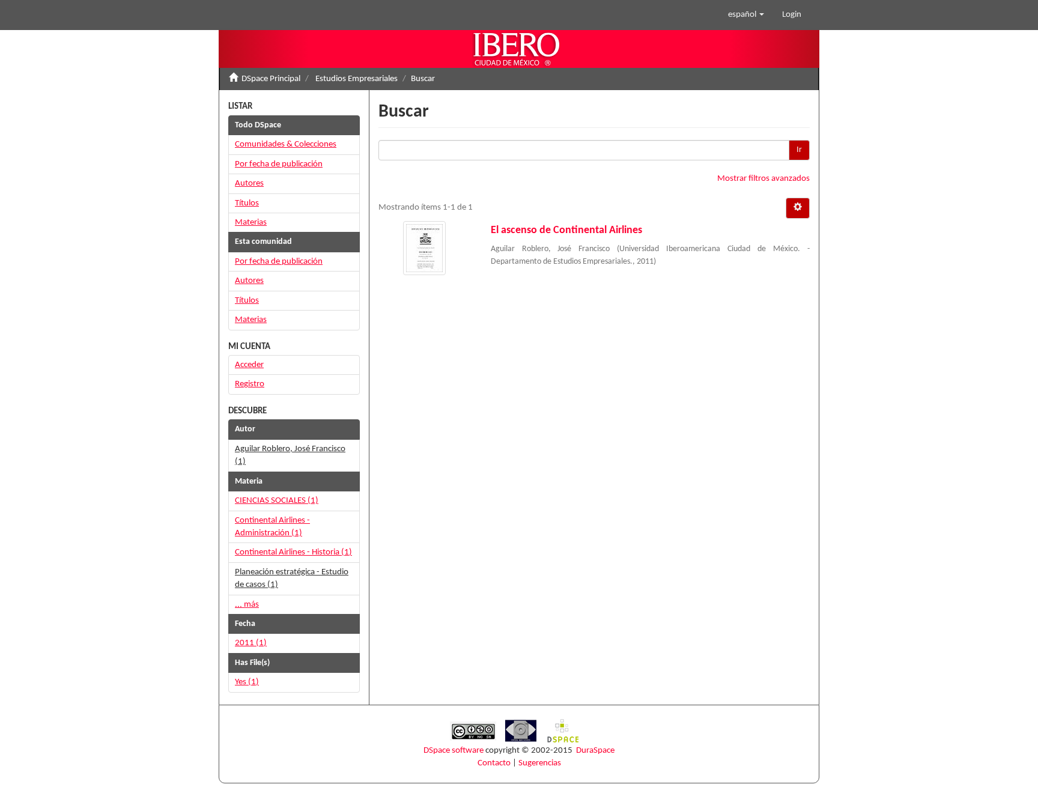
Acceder (249, 364)
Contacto (494, 763)
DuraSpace (595, 750)
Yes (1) (247, 682)
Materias (251, 222)
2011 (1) (251, 643)
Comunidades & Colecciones (285, 144)
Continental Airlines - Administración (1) (272, 527)
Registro (249, 384)
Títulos (247, 203)
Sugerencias (539, 763)
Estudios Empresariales (356, 79)
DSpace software (453, 750)
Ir (799, 149)
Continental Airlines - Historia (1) (293, 552)
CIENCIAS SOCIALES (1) (276, 500)
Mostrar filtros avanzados (763, 178)
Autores (249, 183)
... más (247, 604)
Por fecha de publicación (279, 164)
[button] (746, 15)
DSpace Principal (270, 79)
